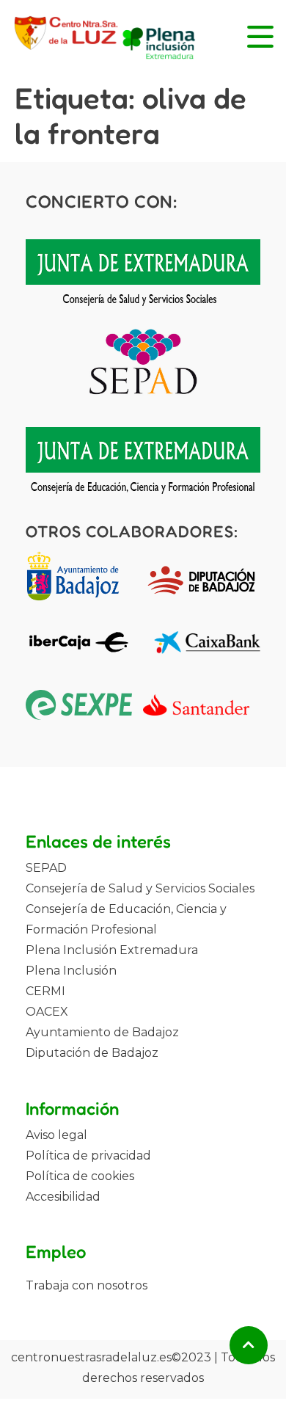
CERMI (45, 991)
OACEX (47, 1012)
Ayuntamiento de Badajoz (102, 1032)
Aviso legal (56, 1135)
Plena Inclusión (71, 971)
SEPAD (46, 868)
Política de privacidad (88, 1155)
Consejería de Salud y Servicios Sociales (140, 888)
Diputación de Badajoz (92, 1053)
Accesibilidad (63, 1197)
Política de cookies (80, 1176)
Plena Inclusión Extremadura (112, 950)
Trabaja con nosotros (86, 1285)
